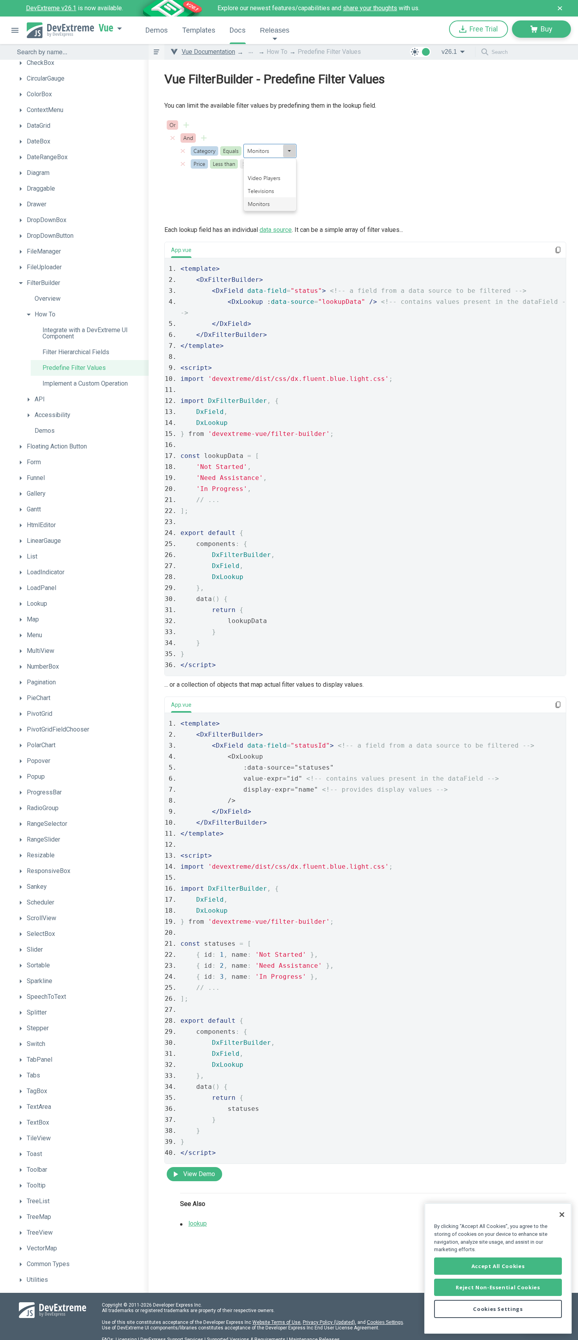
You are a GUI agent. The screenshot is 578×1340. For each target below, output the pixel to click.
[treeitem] (82, 63)
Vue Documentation (208, 51)
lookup (197, 1223)
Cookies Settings (385, 1322)
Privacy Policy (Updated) (329, 1322)
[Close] (562, 1214)
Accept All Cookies (498, 1266)
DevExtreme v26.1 (51, 8)
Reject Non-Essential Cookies (498, 1287)
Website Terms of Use (276, 1322)
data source (276, 229)
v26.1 (449, 51)
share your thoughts (370, 8)
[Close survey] (560, 8)
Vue (106, 27)
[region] (498, 1268)
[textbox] (78, 52)
